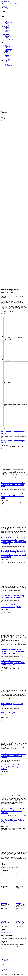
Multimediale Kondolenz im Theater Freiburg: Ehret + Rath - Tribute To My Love (13, 651)
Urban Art (8, 36)
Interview (8, 21)
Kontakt (5, 6)
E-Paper (5, 7)
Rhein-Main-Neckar (9, 3)
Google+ (5, 969)
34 (11, 867)
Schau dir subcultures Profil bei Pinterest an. (11, 115)
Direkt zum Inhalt (5, 1)
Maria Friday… (4, 921)
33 (10, 867)
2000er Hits (18, 903)
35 (12, 867)
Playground (6, 34)
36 (13, 867)
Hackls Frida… (19, 921)
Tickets (8, 32)
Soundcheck (9, 22)
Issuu (4, 970)
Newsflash (8, 20)
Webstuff (8, 35)
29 (5, 867)
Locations (8, 28)
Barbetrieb (3, 885)
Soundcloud (6, 971)
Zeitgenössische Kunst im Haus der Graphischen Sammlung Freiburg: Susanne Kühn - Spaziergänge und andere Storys (13, 541)
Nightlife (5, 26)
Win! (7, 37)
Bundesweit (20, 3)
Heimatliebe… (4, 903)
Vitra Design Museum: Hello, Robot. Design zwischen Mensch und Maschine (14, 811)
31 (8, 867)
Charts (7, 31)
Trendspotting (9, 39)
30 (6, 867)
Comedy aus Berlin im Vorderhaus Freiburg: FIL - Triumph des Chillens (13, 755)
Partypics (8, 30)
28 (4, 867)
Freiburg (2, 3)
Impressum (5, 956)
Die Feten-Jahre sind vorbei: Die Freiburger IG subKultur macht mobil (13, 485)
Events (7, 27)
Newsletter (5, 960)
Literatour (8, 23)
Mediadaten (6, 8)
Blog (7, 25)
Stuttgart (15, 3)
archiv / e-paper (4, 948)
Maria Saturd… (19, 885)
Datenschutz (6, 962)
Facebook (5, 968)
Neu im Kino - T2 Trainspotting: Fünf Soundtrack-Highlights (12, 596)
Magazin (5, 18)
